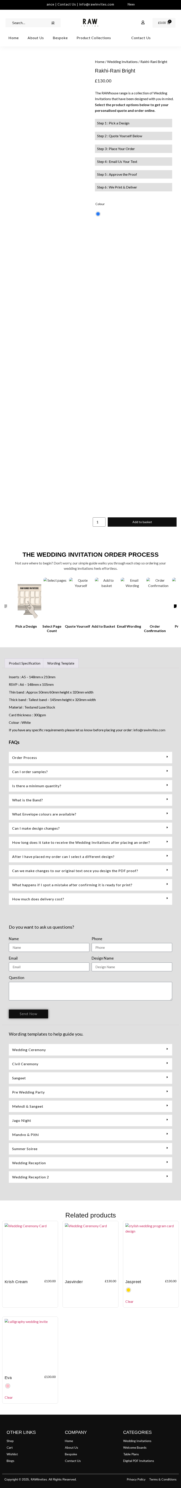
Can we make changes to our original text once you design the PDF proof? (75, 871)
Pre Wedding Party (28, 1092)
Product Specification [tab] (24, 663)
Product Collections (94, 38)
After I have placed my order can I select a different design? (63, 856)
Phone (97, 939)
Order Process (24, 757)
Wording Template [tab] (60, 663)
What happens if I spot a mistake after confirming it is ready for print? (72, 885)
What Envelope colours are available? (44, 814)
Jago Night (21, 1120)
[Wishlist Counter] (133, 23)
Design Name (103, 958)
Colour (100, 204)
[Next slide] (175, 607)
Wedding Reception (29, 1163)
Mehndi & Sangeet (27, 1106)
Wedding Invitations (122, 61)
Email (13, 958)
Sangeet (19, 1078)
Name (14, 939)
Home (13, 38)
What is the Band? (27, 800)
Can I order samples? (30, 772)
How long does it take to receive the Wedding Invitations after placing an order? (81, 842)
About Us (36, 38)
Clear (129, 1301)
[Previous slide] (5, 607)
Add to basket (142, 522)
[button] (90, 757)
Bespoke (60, 38)
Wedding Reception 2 (30, 1177)
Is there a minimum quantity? (36, 786)
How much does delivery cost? (38, 899)
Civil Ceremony (25, 1064)
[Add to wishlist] (11, 66)
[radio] (98, 214)
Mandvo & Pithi (25, 1134)
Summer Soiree (25, 1149)
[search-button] (53, 22)
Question (16, 978)
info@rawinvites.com (149, 730)
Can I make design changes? (36, 828)
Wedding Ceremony (29, 1050)
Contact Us (141, 38)
